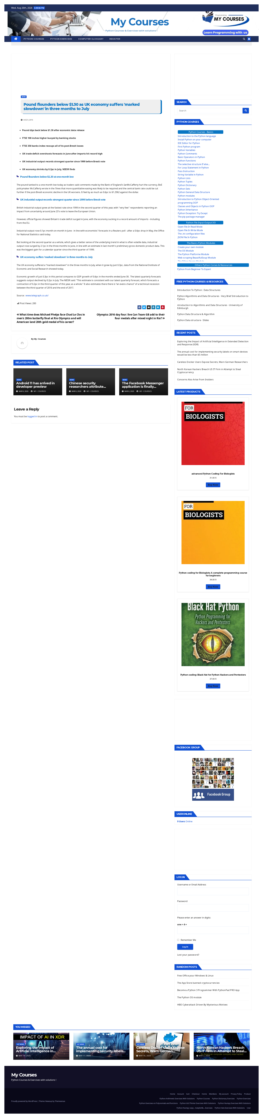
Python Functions (187, 160)
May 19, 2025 (25, 1056)
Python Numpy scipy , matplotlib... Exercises (194, 1108)
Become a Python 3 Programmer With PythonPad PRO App (208, 990)
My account (224, 1094)
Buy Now (213, 484)
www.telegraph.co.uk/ (37, 295)
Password (182, 901)
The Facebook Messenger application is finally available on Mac (143, 386)
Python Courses (34, 39)
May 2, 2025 (204, 1056)
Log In (185, 946)
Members (213, 1094)
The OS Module (186, 250)
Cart (188, 1094)
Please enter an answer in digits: (194, 917)
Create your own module (191, 247)
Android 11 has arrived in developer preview (35, 385)
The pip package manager (191, 216)
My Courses (140, 21)
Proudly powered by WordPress (24, 1101)
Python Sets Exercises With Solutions (230, 1108)
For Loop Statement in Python (193, 167)
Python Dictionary (187, 185)
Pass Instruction (186, 171)
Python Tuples (185, 181)
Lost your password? (188, 954)
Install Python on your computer (194, 139)
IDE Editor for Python (189, 143)
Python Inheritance (188, 209)
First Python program (189, 146)
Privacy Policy (236, 1094)
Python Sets (184, 188)
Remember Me (188, 939)
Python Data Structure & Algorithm (196, 314)
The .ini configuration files (191, 233)
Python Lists (184, 178)
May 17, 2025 (85, 1056)
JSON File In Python (188, 237)
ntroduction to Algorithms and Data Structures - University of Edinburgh (210, 307)
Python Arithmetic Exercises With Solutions (177, 1098)
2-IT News (20, 1044)
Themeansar (60, 1101)
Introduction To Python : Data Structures (199, 290)
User (249, 1108)
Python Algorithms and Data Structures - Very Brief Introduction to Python (212, 298)
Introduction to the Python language (197, 136)
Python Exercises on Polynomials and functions (158, 1103)
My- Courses (40, 339)
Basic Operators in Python (191, 157)
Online (184, 821)
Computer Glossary (91, 39)
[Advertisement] (90, 73)
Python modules (186, 195)
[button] (244, 38)
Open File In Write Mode (190, 230)
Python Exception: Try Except (193, 213)
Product (247, 1094)
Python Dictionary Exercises (223, 1098)
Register (114, 39)
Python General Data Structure (194, 192)
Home (172, 1094)
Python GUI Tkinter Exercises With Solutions (198, 1103)
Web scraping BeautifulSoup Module (197, 257)
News (24, 97)
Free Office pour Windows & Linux (195, 975)
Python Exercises (61, 39)
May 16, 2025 (145, 1056)
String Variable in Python (191, 174)
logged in (32, 416)
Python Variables (186, 150)
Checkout (196, 1094)
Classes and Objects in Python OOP (196, 206)
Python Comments (187, 153)
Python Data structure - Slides (193, 320)
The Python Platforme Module (193, 254)
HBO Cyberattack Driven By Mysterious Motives (202, 1004)
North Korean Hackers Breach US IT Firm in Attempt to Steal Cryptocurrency (220, 1051)
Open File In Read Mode (190, 226)
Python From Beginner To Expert (194, 269)
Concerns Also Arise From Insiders (195, 379)
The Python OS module (189, 997)
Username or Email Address (191, 884)
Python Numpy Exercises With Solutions (234, 1103)
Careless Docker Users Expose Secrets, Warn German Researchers (212, 361)
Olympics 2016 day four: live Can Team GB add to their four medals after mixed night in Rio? (131, 316)
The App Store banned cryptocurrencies (198, 982)
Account (180, 1094)
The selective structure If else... (194, 164)
